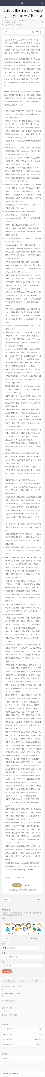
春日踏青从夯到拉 (8, 1001)
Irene (6, 20)
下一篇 (39, 900)
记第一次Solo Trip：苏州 (11, 993)
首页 (7, 32)
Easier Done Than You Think (12, 986)
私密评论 (34, 938)
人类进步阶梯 (19, 25)
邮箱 (3, 953)
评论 (4, 918)
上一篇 (6, 900)
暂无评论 (7, 22)
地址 (3, 962)
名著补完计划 (7, 1008)
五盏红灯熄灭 (9, 25)
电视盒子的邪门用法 (9, 1015)
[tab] (8, 981)
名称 (4, 944)
